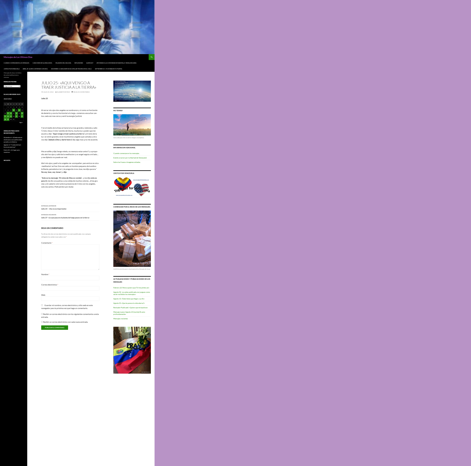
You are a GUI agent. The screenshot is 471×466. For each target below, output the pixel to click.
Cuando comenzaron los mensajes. (16, 63)
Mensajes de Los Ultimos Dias (18, 57)
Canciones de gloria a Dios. (42, 63)
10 (13, 110)
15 (8, 113)
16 (11, 113)
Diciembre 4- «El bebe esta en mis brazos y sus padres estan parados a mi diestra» (13, 140)
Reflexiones (78, 63)
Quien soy (89, 63)
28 (5, 119)
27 (22, 116)
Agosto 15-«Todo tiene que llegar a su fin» (128, 299)
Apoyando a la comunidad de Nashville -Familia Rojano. (117, 63)
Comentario (46, 243)
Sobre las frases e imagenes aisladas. (127, 162)
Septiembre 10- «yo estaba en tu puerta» (108, 69)
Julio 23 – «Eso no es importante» (54, 207)
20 (22, 113)
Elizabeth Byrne (63, 92)
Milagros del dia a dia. (63, 63)
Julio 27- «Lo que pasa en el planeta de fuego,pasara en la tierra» (65, 216)
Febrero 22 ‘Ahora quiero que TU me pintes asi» (131, 288)
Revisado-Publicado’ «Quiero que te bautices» (130, 307)
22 (8, 116)
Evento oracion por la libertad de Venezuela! (130, 158)
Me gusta (7, 160)
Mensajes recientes (120, 319)
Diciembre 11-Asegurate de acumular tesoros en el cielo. (71, 69)
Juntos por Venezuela (12, 69)
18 (16, 113)
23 (11, 116)
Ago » (21, 122)
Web (43, 295)
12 (19, 110)
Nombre (45, 274)
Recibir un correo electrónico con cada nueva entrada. (65, 322)
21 (5, 116)
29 (8, 119)
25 (16, 116)
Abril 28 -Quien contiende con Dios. (35, 69)
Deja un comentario (81, 92)
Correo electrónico (49, 284)
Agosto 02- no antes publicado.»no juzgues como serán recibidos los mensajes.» (131, 293)
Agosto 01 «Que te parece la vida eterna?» (129, 303)
